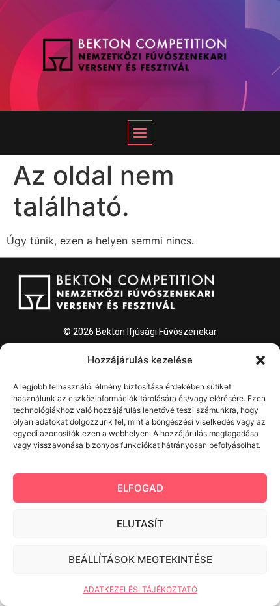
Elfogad (140, 488)
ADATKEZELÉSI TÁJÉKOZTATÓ (140, 589)
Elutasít (140, 524)
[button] (260, 360)
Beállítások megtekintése (140, 559)
